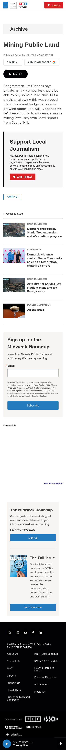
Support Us (13, 683)
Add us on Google (39, 62)
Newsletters (14, 690)
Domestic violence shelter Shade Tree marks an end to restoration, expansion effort (44, 260)
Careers (11, 675)
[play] (6, 743)
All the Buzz (35, 310)
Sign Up (33, 537)
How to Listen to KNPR (44, 669)
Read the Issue (33, 607)
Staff (9, 668)
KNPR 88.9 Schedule (46, 654)
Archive (19, 29)
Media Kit (39, 692)
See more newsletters (22, 529)
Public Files (41, 684)
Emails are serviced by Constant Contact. (30, 395)
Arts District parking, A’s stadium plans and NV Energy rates (44, 287)
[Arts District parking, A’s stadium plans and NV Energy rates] (14, 285)
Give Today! (24, 176)
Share (11, 62)
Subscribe (33, 405)
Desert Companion (39, 304)
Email (11, 365)
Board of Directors (45, 677)
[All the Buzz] (14, 311)
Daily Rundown (37, 224)
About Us (12, 654)
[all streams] (61, 744)
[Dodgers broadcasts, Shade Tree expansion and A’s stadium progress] (14, 230)
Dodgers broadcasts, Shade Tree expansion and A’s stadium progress (44, 232)
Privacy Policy (44, 644)
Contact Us (13, 661)
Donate (55, 5)
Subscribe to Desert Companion (18, 698)
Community (34, 249)
